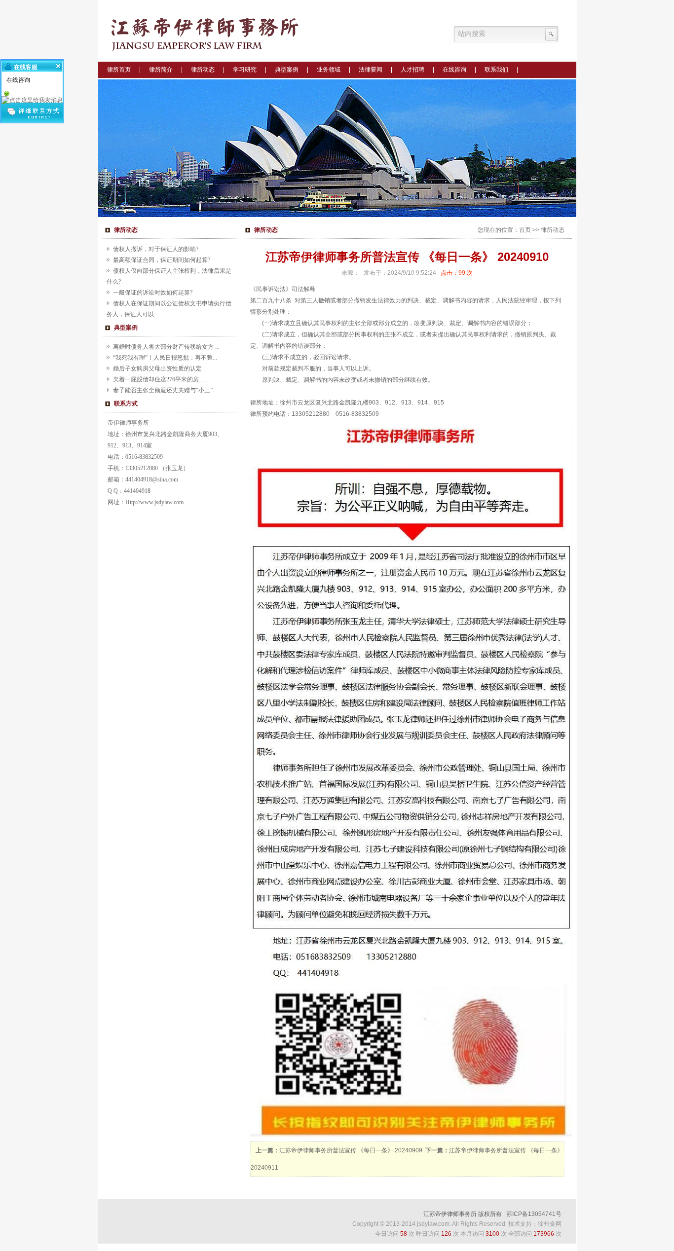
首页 (525, 229)
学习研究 (245, 69)
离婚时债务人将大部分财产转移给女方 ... (166, 346)
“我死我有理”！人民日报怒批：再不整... (165, 357)
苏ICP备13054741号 (534, 1214)
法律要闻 (370, 69)
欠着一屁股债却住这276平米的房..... (159, 379)
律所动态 (203, 69)
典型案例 (287, 69)
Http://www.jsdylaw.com (154, 502)
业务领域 (328, 69)
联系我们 (496, 69)
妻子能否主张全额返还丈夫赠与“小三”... (165, 390)
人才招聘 (412, 69)
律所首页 (119, 69)
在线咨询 (454, 69)
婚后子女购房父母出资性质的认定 (157, 368)
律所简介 (161, 69)
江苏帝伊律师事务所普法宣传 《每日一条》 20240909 (350, 1150)
